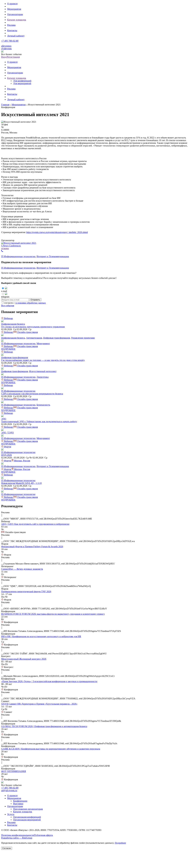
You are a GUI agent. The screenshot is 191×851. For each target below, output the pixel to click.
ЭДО (3, 419)
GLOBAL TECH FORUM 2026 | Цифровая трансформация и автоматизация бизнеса (44, 726)
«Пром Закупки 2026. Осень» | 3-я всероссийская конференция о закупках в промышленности (49, 681)
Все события (7, 305)
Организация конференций (27, 817)
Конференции (20, 801)
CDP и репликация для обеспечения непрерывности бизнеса (32, 393)
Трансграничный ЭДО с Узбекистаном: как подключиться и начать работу (39, 421)
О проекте (12, 3)
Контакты (12, 30)
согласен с (25, 303)
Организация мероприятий (27, 819)
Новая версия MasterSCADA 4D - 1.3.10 (21, 483)
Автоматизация (34, 338)
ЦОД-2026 (6, 455)
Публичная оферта (43, 835)
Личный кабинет (15, 36)
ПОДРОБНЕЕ (8, 349)
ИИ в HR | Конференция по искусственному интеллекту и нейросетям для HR (41, 636)
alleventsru (6, 46)
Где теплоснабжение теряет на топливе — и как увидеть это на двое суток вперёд (43, 360)
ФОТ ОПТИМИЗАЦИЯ (13, 771)
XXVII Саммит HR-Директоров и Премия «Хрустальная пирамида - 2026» (39, 704)
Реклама (11, 25)
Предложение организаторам (28, 809)
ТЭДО (10, 432)
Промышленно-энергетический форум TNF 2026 (26, 591)
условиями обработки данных (30, 303)
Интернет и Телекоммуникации (53, 256)
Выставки (18, 803)
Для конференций (22, 80)
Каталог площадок (16, 19)
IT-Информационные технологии (18, 256)
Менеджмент (43, 343)
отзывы (5, 248)
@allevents (6, 48)
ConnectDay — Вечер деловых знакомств (22, 569)
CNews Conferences (11, 245)
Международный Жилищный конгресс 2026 (23, 659)
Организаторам (15, 14)
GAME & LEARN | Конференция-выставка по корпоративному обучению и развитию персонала (50, 749)
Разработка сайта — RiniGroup (16, 838)
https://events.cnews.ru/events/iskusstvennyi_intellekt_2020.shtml (57, 232)
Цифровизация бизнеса (13, 324)
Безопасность (43, 405)
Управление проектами (83, 338)
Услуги (10, 814)
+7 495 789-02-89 (9, 41)
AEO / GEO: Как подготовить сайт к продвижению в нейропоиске (35, 524)
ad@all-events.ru (9, 790)
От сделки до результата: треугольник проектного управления (33, 326)
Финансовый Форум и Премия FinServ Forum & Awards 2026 (32, 546)
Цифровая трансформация (56, 338)
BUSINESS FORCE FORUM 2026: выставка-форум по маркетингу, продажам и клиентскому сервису (53, 614)
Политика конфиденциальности (17, 835)
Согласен (6, 848)
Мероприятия (14, 9)
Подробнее (120, 843)
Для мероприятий (22, 83)
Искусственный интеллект (42, 371)
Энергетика (42, 377)
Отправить (35, 300)
